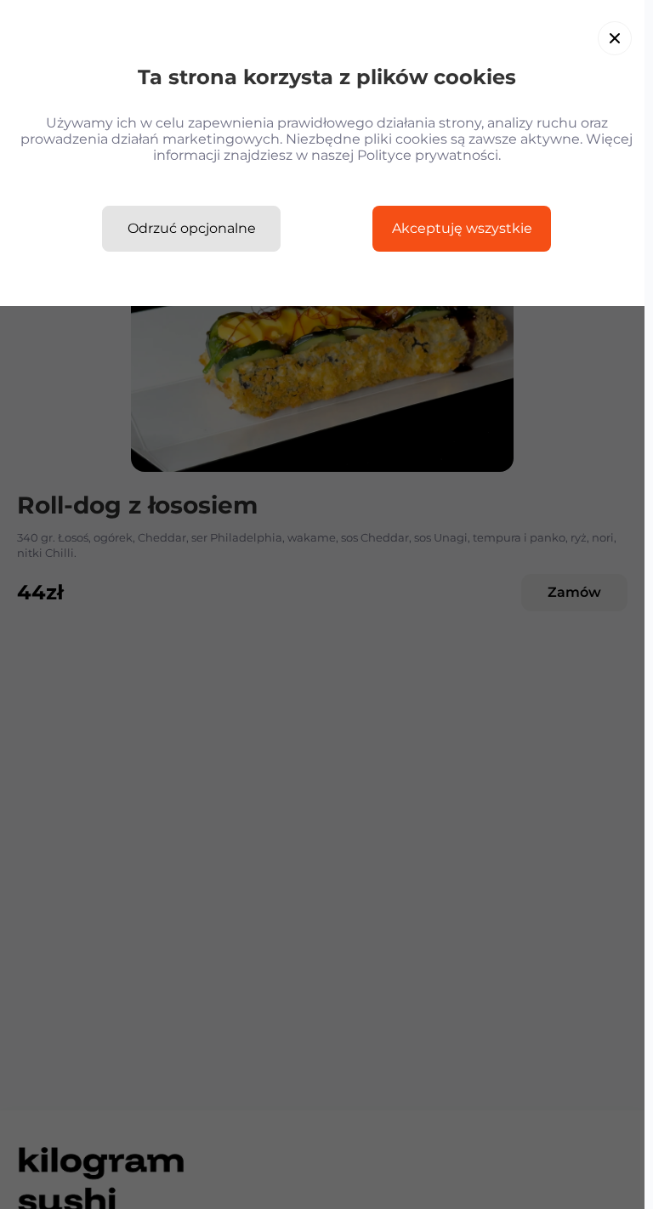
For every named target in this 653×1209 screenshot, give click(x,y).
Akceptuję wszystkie (462, 228)
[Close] (615, 38)
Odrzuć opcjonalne (192, 228)
